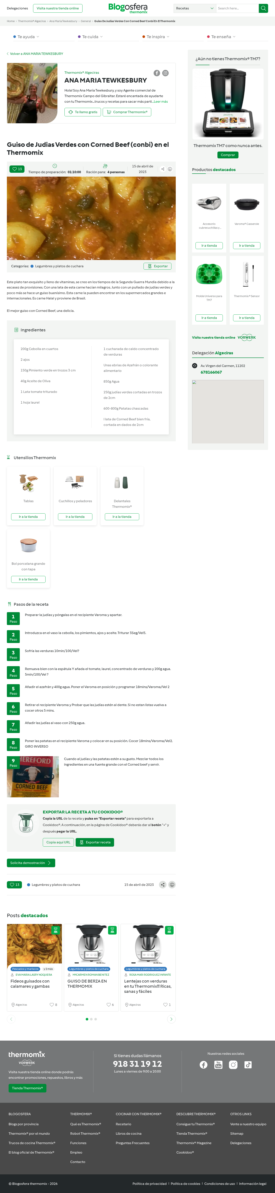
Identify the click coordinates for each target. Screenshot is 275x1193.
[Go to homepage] (128, 8)
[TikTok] (248, 1065)
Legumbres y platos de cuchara (88, 969)
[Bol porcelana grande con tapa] (28, 545)
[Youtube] (218, 1065)
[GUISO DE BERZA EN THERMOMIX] (91, 949)
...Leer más (160, 101)
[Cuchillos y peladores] (75, 482)
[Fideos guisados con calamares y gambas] (34, 949)
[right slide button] (171, 1019)
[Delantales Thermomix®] (122, 482)
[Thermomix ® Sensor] (246, 274)
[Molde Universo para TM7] (209, 274)
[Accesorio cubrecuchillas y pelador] (209, 202)
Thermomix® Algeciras (32, 21)
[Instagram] (233, 1065)
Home (11, 21)
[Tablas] (28, 482)
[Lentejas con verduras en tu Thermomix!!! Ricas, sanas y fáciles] (148, 949)
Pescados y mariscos (25, 969)
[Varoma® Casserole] (246, 202)
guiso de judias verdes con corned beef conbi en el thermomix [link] (134, 21)
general (86, 21)
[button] (195, 8)
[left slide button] (11, 1019)
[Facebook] (203, 1065)
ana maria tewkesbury (63, 21)
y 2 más (48, 969)
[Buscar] (263, 8)
